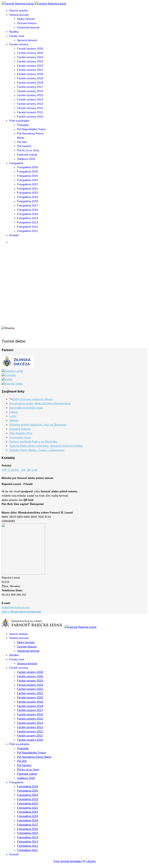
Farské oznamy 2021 (30, 69)
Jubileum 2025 (26, 158)
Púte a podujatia (19, 120)
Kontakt (14, 235)
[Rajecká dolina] (12, 383)
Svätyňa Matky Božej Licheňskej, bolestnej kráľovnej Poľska (45, 445)
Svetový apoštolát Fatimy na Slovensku (33, 441)
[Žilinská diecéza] (18, 366)
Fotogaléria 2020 (27, 192)
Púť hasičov (24, 146)
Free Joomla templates (68, 861)
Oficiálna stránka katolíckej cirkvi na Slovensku (37, 424)
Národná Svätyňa (20, 428)
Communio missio (20, 437)
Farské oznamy (18, 44)
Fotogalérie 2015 (27, 214)
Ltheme (91, 861)
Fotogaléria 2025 (27, 171)
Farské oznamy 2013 (30, 103)
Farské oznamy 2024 (30, 57)
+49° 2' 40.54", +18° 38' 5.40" (20, 469)
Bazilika (14, 31)
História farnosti (19, 14)
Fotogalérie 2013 (27, 222)
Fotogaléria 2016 (27, 209)
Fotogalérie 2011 (27, 230)
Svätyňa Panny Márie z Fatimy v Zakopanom (36, 450)
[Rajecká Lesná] (12, 370)
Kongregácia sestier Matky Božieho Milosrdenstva (39, 403)
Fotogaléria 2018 (27, 201)
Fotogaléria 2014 (27, 218)
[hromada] (9, 375)
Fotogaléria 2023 (27, 180)
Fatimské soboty (27, 154)
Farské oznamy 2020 (30, 74)
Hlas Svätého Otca (20, 433)
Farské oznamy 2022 (30, 65)
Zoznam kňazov (27, 23)
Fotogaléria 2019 (27, 196)
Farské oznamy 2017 (30, 86)
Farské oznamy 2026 (30, 48)
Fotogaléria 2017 (27, 205)
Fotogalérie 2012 (27, 226)
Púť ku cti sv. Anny (28, 150)
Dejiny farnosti (26, 18)
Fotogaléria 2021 (27, 188)
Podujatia (23, 124)
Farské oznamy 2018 (30, 82)
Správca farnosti (27, 40)
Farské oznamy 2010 (30, 116)
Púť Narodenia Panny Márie (34, 756)
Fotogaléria (16, 163)
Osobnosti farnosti (28, 27)
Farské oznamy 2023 (30, 61)
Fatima (13, 411)
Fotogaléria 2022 (27, 184)
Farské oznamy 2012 (30, 108)
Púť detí (22, 142)
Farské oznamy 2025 (30, 52)
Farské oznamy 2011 (30, 112)
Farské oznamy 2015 (30, 95)
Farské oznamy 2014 (30, 99)
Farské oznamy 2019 (30, 78)
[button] (74, 312)
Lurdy (12, 416)
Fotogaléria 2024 (27, 175)
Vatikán (13, 420)
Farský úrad (16, 35)
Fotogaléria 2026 (27, 167)
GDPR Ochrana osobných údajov (32, 399)
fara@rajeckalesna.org (15, 607)
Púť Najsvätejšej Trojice (31, 129)
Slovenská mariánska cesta (26, 407)
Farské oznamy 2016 (30, 91)
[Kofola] (7, 379)
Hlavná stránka (18, 10)
